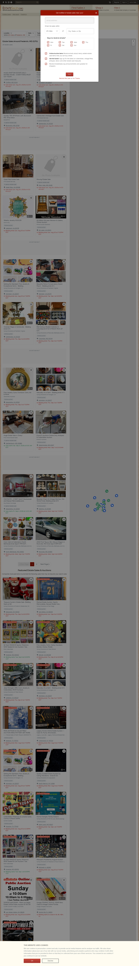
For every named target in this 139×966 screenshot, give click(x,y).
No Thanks (76, 78)
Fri (51, 45)
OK (32, 961)
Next (69, 74)
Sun (75, 45)
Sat (63, 45)
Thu (86, 42)
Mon (51, 42)
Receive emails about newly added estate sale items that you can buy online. (70, 54)
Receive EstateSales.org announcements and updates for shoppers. (68, 65)
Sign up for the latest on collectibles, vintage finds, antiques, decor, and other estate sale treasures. (71, 60)
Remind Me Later (65, 78)
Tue (63, 42)
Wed (75, 42)
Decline (50, 961)
